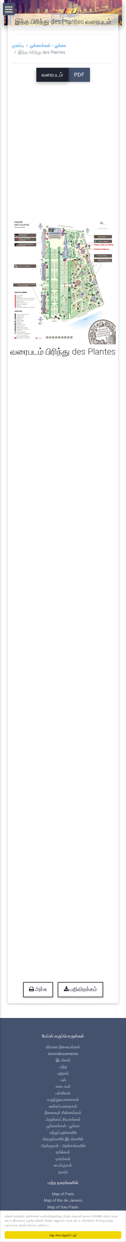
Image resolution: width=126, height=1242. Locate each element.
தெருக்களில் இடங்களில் (63, 1139)
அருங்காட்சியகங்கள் (63, 1119)
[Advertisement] (63, 144)
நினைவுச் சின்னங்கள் (63, 1112)
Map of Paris (63, 1193)
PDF (79, 75)
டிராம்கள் (63, 1158)
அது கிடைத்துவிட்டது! (63, 1235)
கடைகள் (63, 1086)
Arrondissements (63, 1053)
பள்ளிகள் (63, 1093)
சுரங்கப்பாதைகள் (63, 1106)
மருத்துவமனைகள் (63, 1099)
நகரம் (63, 1172)
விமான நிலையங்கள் (63, 1047)
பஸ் (63, 1080)
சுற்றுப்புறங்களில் (63, 1132)
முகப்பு (18, 45)
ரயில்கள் (63, 1152)
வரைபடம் (52, 75)
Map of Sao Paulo (63, 1207)
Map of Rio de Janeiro (63, 1200)
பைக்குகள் (63, 1165)
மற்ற (63, 1066)
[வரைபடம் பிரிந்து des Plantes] (63, 279)
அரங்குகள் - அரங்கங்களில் (63, 1145)
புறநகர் (63, 1073)
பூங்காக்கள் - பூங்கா (48, 45)
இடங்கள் (63, 1060)
